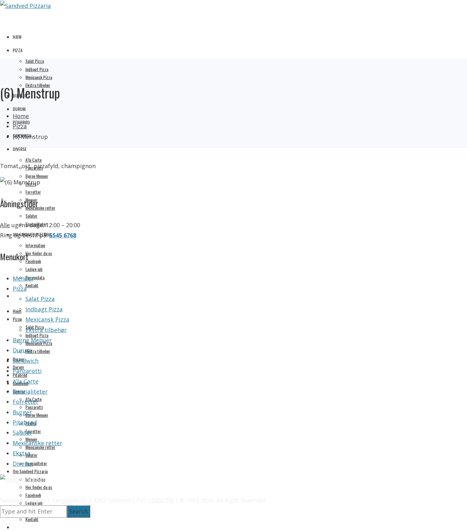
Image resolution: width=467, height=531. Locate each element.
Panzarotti (34, 407)
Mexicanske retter (40, 207)
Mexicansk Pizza (38, 77)
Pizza (18, 50)
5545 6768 (62, 235)
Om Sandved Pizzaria (30, 471)
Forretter (33, 191)
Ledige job (34, 269)
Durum (19, 109)
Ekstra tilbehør (37, 351)
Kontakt (31, 285)
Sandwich (25, 360)
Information (35, 245)
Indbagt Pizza (36, 69)
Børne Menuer (36, 176)
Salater (31, 215)
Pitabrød (25, 422)
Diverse (20, 149)
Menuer (23, 278)
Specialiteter (36, 463)
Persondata (34, 277)
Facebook (33, 261)
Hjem (17, 36)
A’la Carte (33, 159)
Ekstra (21, 453)
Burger (22, 412)
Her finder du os (38, 253)
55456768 (160, 500)
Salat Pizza (34, 61)
